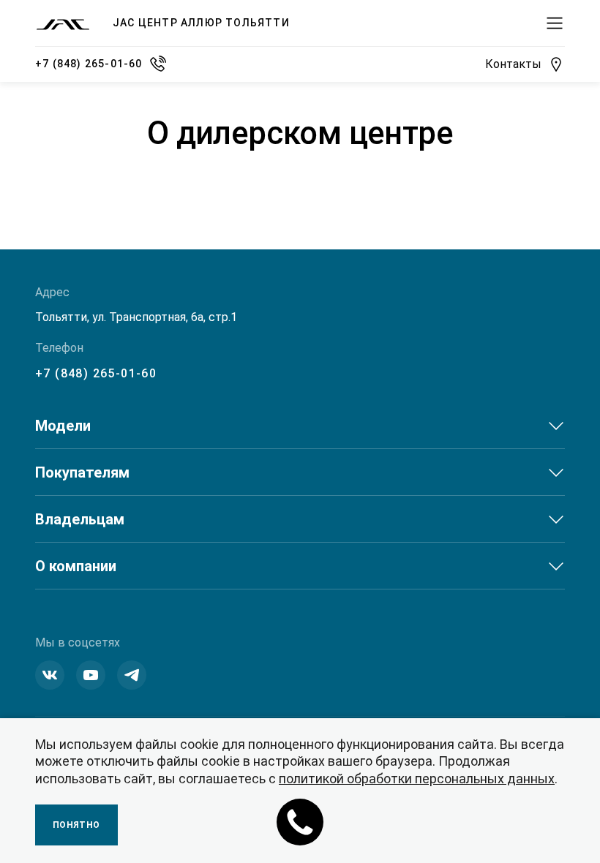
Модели (63, 425)
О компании (75, 566)
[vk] (49, 675)
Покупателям (82, 472)
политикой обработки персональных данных (417, 778)
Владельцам (79, 519)
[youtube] (90, 675)
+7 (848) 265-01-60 (96, 373)
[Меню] (554, 23)
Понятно (76, 825)
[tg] (131, 675)
